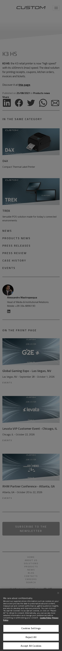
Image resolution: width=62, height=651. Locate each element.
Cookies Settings (31, 628)
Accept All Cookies (31, 646)
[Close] (58, 592)
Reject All (31, 637)
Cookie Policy (45, 617)
